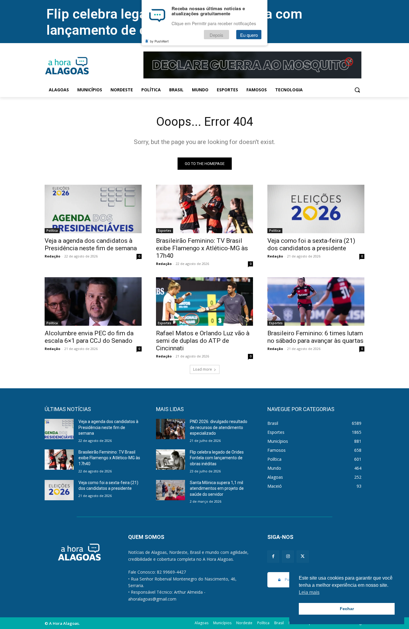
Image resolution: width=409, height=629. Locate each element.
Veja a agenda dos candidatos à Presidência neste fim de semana (91, 244)
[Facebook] (273, 556)
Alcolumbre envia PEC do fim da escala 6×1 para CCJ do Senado (89, 337)
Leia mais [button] (309, 592)
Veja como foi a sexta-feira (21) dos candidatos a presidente (311, 244)
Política (52, 230)
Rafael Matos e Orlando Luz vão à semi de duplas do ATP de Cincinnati (202, 341)
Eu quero (249, 35)
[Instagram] (288, 556)
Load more (202, 369)
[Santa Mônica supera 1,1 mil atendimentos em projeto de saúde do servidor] (170, 490)
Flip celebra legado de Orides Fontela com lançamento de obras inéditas (217, 458)
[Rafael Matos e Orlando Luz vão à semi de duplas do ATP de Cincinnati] (204, 301)
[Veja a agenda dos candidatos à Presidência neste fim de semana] (93, 209)
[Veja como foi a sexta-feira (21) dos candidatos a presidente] (315, 209)
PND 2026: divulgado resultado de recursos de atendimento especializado (218, 427)
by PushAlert (159, 41)
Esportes (164, 230)
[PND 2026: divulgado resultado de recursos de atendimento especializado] (170, 429)
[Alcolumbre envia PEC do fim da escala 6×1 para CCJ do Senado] (93, 301)
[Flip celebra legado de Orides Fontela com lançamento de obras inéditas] (170, 459)
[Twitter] (302, 556)
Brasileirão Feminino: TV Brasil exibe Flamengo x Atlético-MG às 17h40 (202, 248)
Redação (52, 256)
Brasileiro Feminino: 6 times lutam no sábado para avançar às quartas (315, 337)
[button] (357, 90)
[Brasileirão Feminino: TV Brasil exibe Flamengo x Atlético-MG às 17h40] (204, 209)
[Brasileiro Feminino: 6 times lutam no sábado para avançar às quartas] (315, 301)
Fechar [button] (347, 608)
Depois (216, 35)
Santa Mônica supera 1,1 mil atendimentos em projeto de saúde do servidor (217, 488)
